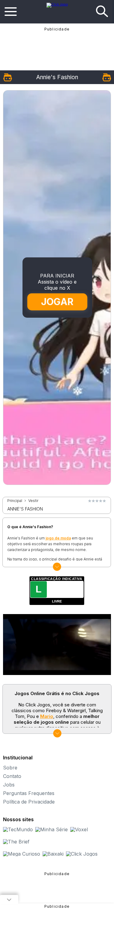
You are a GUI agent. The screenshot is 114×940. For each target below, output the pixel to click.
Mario (46, 716)
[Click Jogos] (57, 4)
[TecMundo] (18, 829)
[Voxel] (79, 829)
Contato (12, 776)
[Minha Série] (51, 829)
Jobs (9, 785)
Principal (14, 501)
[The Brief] (16, 842)
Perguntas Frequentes (28, 793)
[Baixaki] (53, 854)
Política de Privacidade (29, 802)
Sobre (10, 768)
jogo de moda (58, 538)
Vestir (33, 501)
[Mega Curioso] (21, 854)
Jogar (57, 302)
